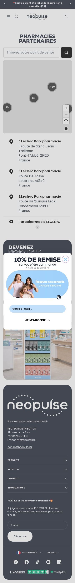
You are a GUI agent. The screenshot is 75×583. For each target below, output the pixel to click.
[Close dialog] (65, 259)
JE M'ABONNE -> (37, 320)
